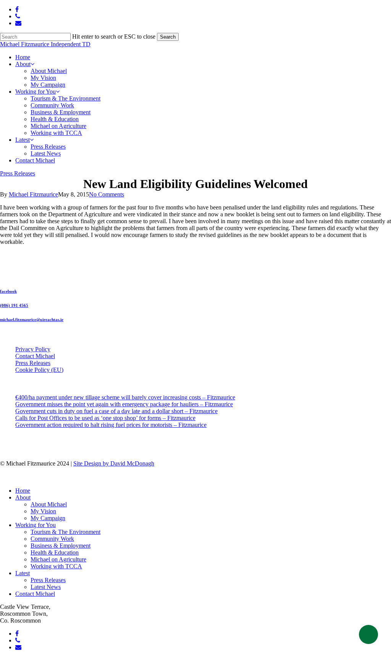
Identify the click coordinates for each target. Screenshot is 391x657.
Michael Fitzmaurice (33, 194)
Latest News (46, 587)
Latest (22, 573)
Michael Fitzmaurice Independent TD (45, 44)
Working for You (35, 525)
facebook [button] (8, 291)
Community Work (52, 538)
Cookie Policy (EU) (39, 370)
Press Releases (17, 173)
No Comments (106, 194)
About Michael (49, 504)
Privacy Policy (32, 349)
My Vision (43, 511)
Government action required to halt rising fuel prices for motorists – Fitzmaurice (111, 425)
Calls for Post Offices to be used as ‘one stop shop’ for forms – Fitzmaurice (105, 418)
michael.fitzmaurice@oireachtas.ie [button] (31, 319)
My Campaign (48, 518)
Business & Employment (60, 545)
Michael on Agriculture (58, 559)
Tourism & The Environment (65, 532)
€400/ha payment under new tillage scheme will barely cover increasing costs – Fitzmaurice (125, 397)
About (23, 497)
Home (22, 490)
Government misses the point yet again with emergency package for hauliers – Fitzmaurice (124, 404)
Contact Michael (35, 356)
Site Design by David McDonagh (113, 463)
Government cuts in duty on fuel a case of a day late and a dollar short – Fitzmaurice (116, 411)
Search (168, 37)
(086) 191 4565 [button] (14, 305)
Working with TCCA (56, 566)
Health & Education (55, 552)
